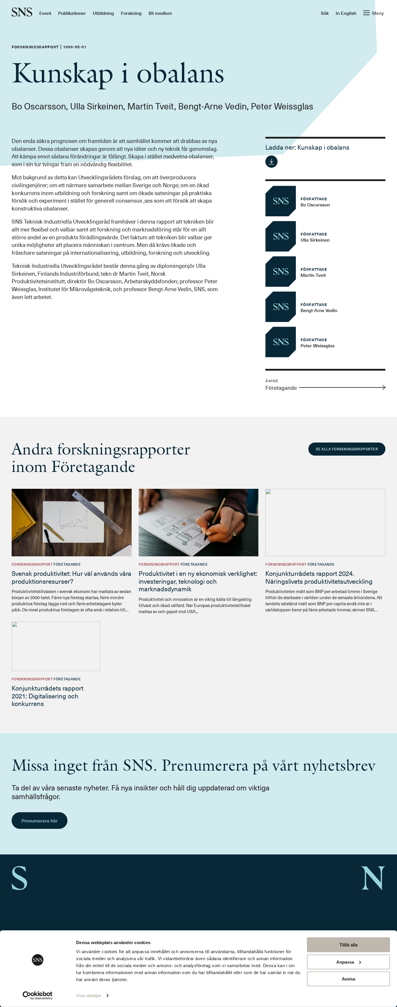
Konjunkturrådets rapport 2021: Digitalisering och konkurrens (47, 695)
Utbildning (103, 13)
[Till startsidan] (22, 13)
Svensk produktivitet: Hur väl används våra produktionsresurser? (71, 576)
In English (346, 13)
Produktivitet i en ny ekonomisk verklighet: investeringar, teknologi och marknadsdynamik (198, 580)
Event (45, 13)
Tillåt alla (348, 944)
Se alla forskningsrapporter (347, 449)
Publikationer (72, 13)
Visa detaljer (88, 995)
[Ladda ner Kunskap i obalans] (271, 161)
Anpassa (345, 961)
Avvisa (348, 978)
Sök (325, 13)
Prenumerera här (40, 820)
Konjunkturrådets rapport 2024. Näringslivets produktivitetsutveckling (319, 576)
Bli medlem (160, 13)
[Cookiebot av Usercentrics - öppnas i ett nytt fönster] (37, 995)
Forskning (131, 13)
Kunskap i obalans (323, 147)
